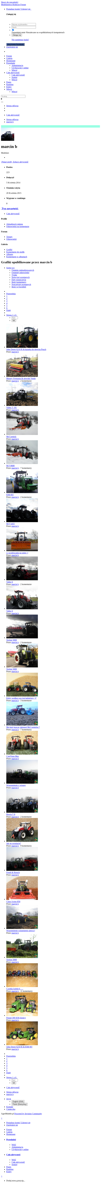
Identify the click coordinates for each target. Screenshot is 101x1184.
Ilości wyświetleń (19, 287)
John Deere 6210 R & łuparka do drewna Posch (26, 349)
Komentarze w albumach (16, 257)
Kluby (9, 87)
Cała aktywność (13, 72)
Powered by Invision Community (28, 1114)
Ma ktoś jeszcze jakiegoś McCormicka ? (23, 727)
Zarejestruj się (12, 47)
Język (8, 1099)
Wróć (14, 1145)
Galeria (9, 58)
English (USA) (18, 1102)
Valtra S (9, 582)
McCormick (11, 436)
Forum (9, 56)
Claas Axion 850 (13, 901)
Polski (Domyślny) (20, 1104)
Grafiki (9, 249)
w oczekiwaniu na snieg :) (17, 553)
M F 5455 (10, 524)
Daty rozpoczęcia (19, 280)
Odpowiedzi (11, 239)
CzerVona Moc (12, 756)
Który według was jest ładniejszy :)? (21, 698)
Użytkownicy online (20, 68)
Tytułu (14, 275)
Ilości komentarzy (19, 282)
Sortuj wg (10, 268)
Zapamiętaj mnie (18, 32)
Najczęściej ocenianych (21, 284)
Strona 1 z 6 (11, 315)
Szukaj (14, 77)
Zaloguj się (17, 35)
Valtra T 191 (11, 407)
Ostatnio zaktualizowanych (23, 270)
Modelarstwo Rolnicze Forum (13, 4)
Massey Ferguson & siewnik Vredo (21, 378)
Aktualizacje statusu (14, 224)
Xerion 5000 (11, 640)
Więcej (14, 70)
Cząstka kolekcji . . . (14, 989)
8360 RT (10, 495)
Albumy (9, 254)
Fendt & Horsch (13, 872)
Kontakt (9, 1107)
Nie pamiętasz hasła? (20, 40)
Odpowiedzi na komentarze (17, 226)
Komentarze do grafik (15, 252)
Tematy (9, 237)
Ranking (9, 84)
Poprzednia (11, 294)
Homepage (10, 61)
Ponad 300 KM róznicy (16, 1018)
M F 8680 (10, 466)
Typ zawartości (10, 208)
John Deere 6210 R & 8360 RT (19, 1047)
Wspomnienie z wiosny (16, 785)
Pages (8, 82)
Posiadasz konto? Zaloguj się (18, 9)
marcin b (15, 352)
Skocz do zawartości (9, 2)
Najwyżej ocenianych (21, 277)
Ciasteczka (10, 1109)
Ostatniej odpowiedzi (20, 272)
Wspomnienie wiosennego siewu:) (20, 930)
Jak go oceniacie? (13, 843)
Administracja (17, 65)
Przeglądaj (10, 63)
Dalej (8, 310)
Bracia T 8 (10, 814)
